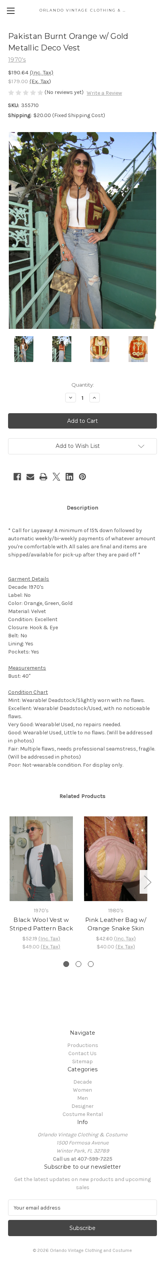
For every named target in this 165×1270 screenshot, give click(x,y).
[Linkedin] (69, 476)
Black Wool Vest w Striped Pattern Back (41, 924)
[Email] (30, 476)
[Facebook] (17, 476)
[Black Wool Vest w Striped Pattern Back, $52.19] (41, 858)
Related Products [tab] (82, 795)
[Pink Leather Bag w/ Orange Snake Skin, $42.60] (116, 858)
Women (82, 1090)
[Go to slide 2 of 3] (78, 964)
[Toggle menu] (10, 10)
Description (82, 507)
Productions (82, 1045)
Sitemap (82, 1061)
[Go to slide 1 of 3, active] (66, 964)
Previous (10, 882)
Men (82, 1098)
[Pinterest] (82, 476)
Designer (82, 1106)
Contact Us (82, 1053)
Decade (82, 1082)
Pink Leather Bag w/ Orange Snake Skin (115, 924)
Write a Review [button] (104, 93)
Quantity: (82, 385)
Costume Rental (83, 1114)
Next (147, 882)
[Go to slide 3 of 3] (91, 964)
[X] (56, 476)
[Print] (43, 476)
